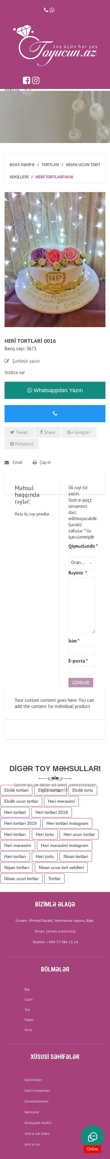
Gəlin (28, 999)
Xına (28, 1029)
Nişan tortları (16, 867)
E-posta (78, 661)
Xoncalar (31, 1112)
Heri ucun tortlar (79, 834)
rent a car (32, 1144)
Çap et (45, 462)
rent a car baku (37, 1133)
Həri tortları (15, 856)
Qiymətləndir (81, 546)
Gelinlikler (33, 1079)
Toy (27, 1009)
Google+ (82, 432)
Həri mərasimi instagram (64, 845)
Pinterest (23, 444)
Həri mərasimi (17, 845)
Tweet (21, 432)
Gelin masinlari (37, 1090)
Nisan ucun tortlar (21, 878)
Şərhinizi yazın (26, 361)
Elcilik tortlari (16, 790)
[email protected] (60, 931)
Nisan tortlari (76, 856)
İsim (73, 641)
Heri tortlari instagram (67, 823)
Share (49, 432)
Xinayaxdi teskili (38, 1122)
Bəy (27, 989)
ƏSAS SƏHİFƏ (22, 165)
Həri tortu (45, 856)
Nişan (29, 1019)
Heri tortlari (15, 812)
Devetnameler (36, 1101)
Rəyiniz (77, 573)
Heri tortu (45, 834)
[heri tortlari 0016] (55, 259)
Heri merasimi (61, 801)
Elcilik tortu (82, 790)
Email (17, 462)
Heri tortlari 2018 (51, 812)
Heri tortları (15, 834)
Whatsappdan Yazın (57, 390)
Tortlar (50, 165)
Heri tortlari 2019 (20, 823)
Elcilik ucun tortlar (21, 801)
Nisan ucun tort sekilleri (61, 867)
